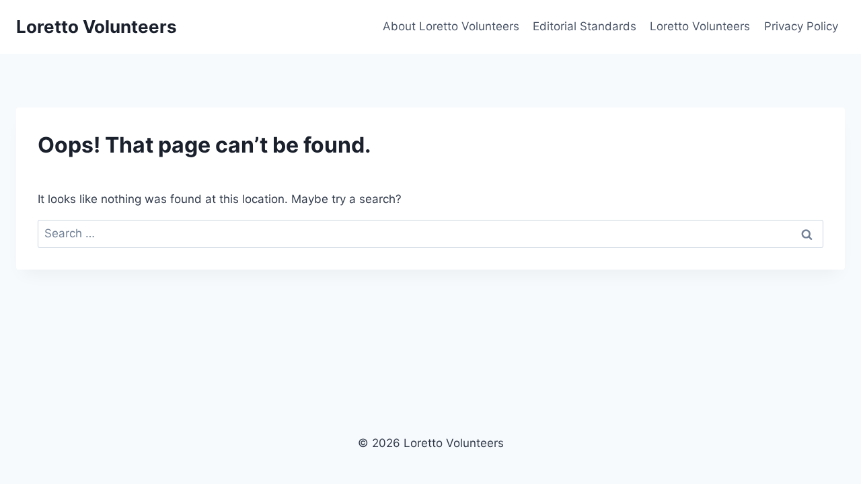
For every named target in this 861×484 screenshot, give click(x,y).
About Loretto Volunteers (451, 26)
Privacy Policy (801, 26)
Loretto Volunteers (700, 26)
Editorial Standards (584, 26)
